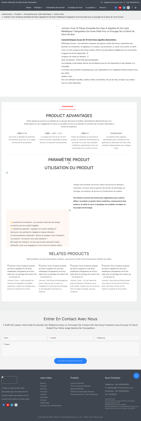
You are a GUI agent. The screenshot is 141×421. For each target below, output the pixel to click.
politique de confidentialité (50, 406)
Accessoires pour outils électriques (37, 14)
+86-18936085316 (132, 2)
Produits (18, 14)
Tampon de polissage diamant (82, 392)
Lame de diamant (77, 383)
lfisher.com (88, 417)
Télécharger (44, 403)
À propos (43, 392)
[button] (106, 8)
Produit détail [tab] (67, 106)
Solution (43, 394)
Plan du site (98, 417)
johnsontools (7, 14)
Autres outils (59, 14)
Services (43, 389)
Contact (43, 400)
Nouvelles (44, 397)
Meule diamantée (77, 389)
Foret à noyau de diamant (80, 386)
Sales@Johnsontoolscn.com (113, 2)
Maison (43, 383)
